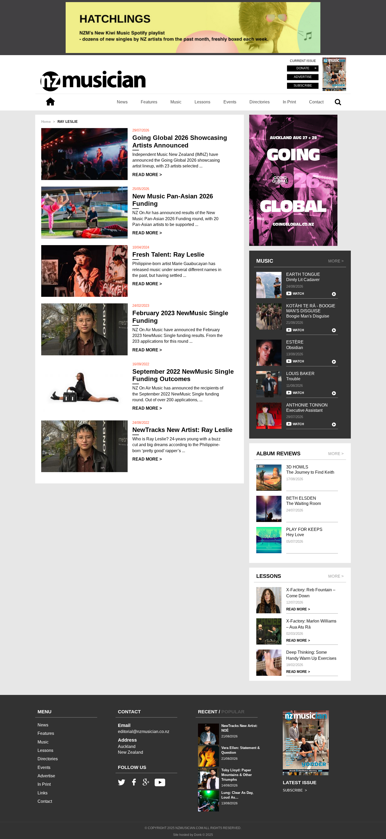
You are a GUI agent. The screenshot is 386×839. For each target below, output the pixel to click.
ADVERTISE (303, 77)
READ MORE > (147, 174)
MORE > (336, 261)
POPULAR (232, 711)
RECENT (207, 711)
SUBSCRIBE (303, 85)
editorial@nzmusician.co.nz (143, 731)
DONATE (302, 68)
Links (43, 793)
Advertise (46, 776)
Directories (259, 102)
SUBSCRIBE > (295, 790)
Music (175, 102)
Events (229, 102)
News (122, 102)
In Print (289, 102)
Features (149, 102)
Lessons (202, 102)
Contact (316, 102)
